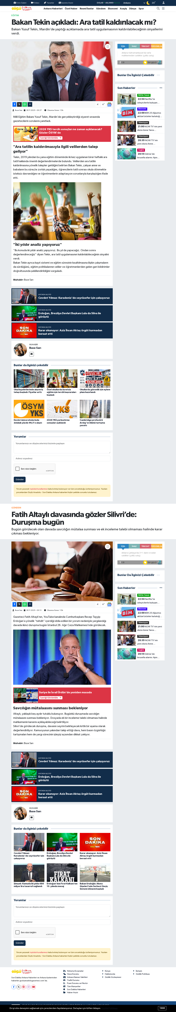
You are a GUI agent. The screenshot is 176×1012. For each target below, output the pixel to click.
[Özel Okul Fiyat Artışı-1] (57, 211)
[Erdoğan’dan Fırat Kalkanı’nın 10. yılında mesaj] (62, 872)
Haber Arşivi (72, 992)
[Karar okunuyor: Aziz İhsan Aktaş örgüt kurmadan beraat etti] (95, 842)
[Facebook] (13, 987)
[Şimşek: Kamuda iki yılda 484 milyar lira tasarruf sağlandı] (29, 872)
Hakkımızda (110, 974)
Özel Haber (71, 8)
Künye (107, 971)
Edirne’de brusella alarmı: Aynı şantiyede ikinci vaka (147, 156)
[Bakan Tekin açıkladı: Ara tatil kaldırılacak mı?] (62, 71)
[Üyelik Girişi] (162, 3)
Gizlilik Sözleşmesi (113, 977)
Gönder (20, 479)
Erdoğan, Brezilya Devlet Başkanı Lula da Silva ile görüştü (60, 856)
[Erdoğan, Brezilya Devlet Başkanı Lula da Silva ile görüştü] (62, 842)
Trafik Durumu (73, 980)
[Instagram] (28, 987)
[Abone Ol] (109, 104)
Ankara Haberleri (53, 8)
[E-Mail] (31, 354)
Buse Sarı (18, 110)
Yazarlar (50, 3)
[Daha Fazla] (30, 104)
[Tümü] (161, 88)
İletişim (139, 971)
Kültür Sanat (143, 95)
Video (36, 3)
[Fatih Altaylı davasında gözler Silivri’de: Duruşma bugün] (62, 571)
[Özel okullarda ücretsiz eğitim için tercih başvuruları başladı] (62, 378)
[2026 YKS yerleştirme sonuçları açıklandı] (62, 409)
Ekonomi (113, 8)
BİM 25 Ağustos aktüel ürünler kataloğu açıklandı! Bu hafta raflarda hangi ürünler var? (149, 115)
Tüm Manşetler (74, 986)
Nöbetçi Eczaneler (75, 971)
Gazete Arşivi (67, 3)
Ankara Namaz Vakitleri (77, 977)
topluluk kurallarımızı (39, 489)
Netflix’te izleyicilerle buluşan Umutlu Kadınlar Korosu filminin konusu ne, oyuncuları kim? (149, 101)
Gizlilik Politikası (143, 974)
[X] (18, 987)
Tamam (162, 1008)
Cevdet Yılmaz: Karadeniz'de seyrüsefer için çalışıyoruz (29, 856)
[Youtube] (33, 987)
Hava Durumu (73, 974)
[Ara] (158, 8)
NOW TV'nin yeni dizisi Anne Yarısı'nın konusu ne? (147, 142)
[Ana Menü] (163, 8)
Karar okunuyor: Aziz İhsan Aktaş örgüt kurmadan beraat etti (93, 856)
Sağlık (141, 150)
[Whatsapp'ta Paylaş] (24, 104)
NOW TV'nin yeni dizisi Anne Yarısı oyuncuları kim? (149, 128)
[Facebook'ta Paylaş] (14, 104)
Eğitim (15, 15)
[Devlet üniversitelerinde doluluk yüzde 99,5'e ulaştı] (29, 409)
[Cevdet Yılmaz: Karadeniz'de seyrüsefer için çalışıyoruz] (29, 842)
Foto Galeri (21, 3)
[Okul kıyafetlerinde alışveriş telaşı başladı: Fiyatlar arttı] (29, 378)
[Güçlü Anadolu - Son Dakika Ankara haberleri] (21, 8)
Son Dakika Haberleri (76, 989)
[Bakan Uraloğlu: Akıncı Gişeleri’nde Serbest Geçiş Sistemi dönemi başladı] (95, 872)
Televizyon (143, 123)
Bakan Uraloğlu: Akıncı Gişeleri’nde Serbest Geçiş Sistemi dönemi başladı (94, 886)
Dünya (132, 8)
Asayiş (123, 8)
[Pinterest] (23, 987)
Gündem (101, 8)
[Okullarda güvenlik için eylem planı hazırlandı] (95, 378)
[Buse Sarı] (20, 349)
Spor (141, 8)
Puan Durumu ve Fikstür (77, 983)
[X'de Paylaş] (19, 104)
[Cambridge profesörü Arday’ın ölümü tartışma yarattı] (95, 409)
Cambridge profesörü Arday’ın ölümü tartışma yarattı (92, 422)
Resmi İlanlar (87, 8)
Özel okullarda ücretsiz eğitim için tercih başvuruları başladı (61, 392)
